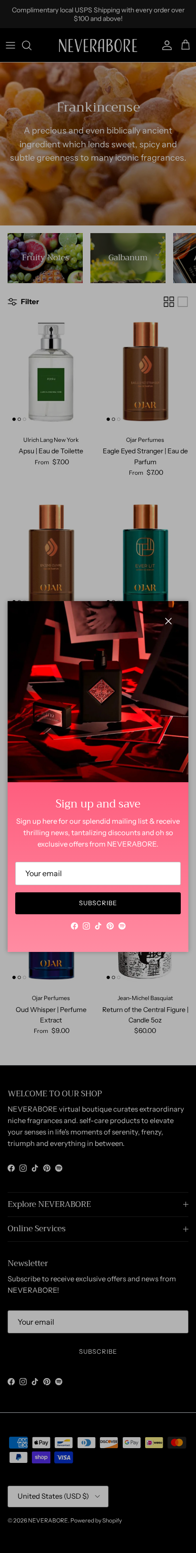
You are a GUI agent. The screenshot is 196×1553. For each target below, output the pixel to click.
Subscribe (98, 903)
